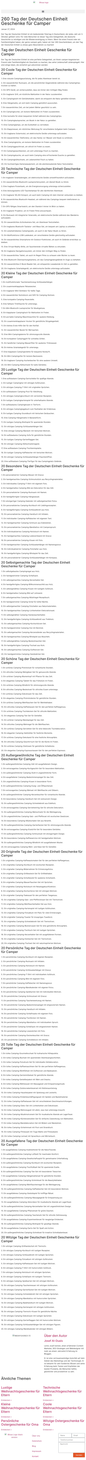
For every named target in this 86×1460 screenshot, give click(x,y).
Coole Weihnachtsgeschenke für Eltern (62, 1408)
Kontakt (35, 1456)
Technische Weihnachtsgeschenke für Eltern (62, 1391)
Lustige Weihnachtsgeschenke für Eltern (20, 1391)
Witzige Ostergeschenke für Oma (63, 1422)
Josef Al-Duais (53, 1340)
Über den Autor (55, 1336)
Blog (34, 1446)
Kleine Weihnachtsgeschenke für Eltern (20, 1408)
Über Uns (36, 1436)
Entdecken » (6, 1400)
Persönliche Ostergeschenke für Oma (19, 1422)
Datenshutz (37, 1441)
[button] (43, 11)
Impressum (36, 1451)
